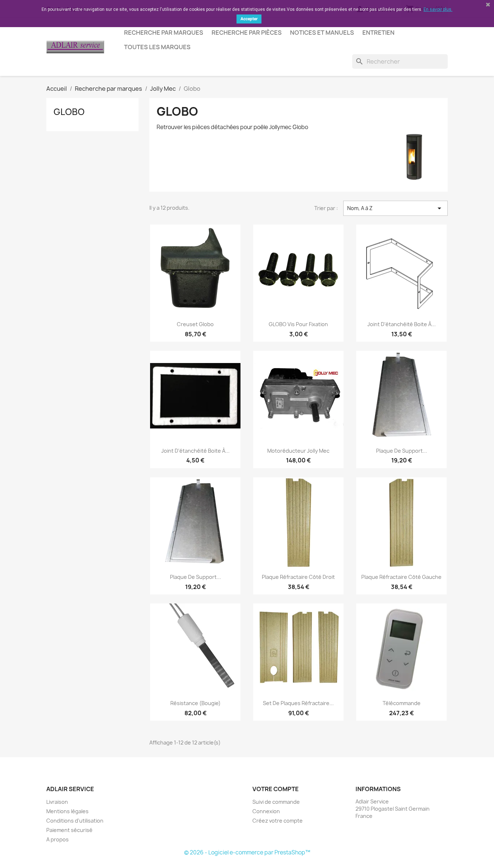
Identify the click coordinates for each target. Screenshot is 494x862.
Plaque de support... (401, 450)
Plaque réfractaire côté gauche (401, 576)
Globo (69, 112)
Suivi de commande (276, 801)
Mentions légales (67, 811)
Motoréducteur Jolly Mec (298, 450)
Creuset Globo (195, 324)
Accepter (248, 18)
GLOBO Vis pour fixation (298, 324)
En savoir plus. (437, 9)
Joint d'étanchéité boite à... (401, 324)
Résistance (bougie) (195, 703)
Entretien (378, 33)
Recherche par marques (163, 33)
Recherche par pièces (247, 33)
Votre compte (275, 789)
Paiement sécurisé (69, 830)
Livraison (57, 801)
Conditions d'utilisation (74, 820)
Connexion (266, 811)
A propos (57, 839)
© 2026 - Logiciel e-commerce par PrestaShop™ (247, 852)
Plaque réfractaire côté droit (298, 576)
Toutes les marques (157, 47)
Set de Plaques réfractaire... (298, 703)
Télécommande (402, 703)
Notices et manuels (322, 33)
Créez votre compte (277, 820)
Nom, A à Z (395, 208)
